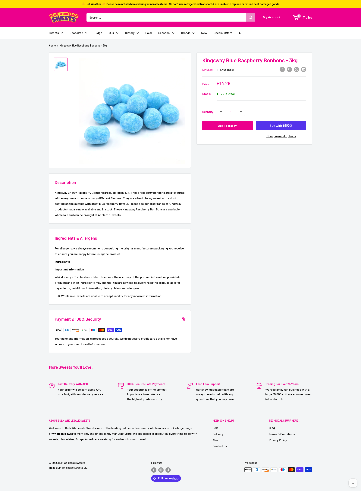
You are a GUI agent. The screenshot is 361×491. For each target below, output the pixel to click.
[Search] (250, 17)
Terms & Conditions (282, 434)
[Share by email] (303, 69)
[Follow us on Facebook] (153, 470)
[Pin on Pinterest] (289, 69)
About (216, 440)
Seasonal (164, 33)
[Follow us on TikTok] (168, 470)
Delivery (217, 434)
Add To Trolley (227, 125)
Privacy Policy (278, 440)
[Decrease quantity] (221, 112)
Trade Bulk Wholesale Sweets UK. (68, 467)
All (240, 33)
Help (215, 427)
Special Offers (223, 33)
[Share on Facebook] (282, 69)
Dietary (130, 33)
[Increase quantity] (241, 112)
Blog (272, 427)
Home (52, 45)
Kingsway (208, 69)
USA (111, 33)
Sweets (54, 33)
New (204, 33)
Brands (185, 33)
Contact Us (219, 446)
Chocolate (76, 33)
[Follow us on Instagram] (161, 470)
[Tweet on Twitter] (296, 69)
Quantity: (208, 111)
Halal (148, 33)
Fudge (98, 33)
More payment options (281, 135)
